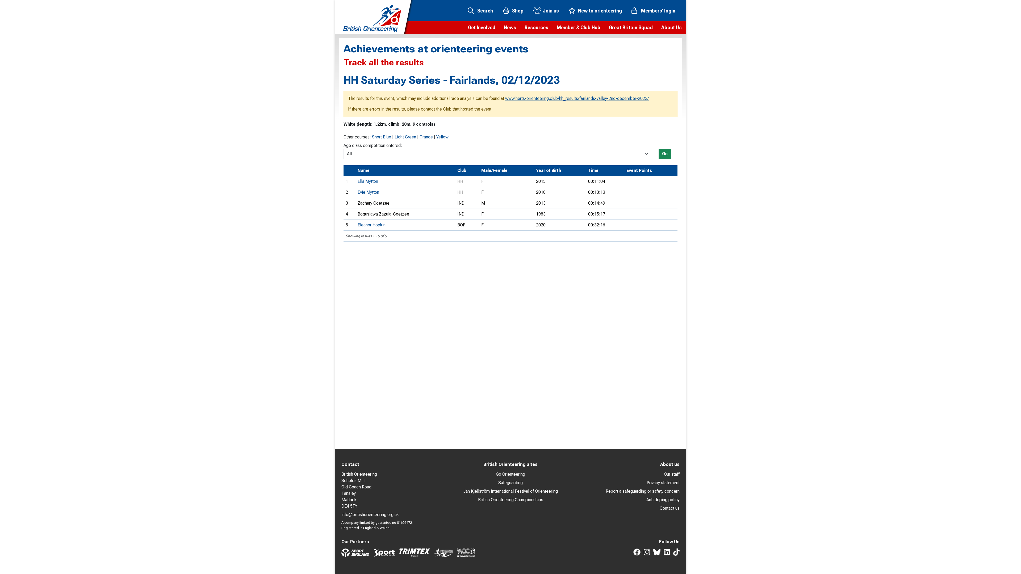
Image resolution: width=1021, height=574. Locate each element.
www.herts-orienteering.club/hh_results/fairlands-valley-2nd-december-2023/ (577, 98)
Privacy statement (663, 482)
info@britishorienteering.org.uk (370, 514)
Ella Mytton (368, 181)
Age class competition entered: (373, 145)
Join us (551, 11)
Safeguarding (510, 482)
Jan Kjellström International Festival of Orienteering (510, 491)
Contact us (670, 508)
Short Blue (381, 137)
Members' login (658, 11)
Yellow (442, 137)
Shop (518, 11)
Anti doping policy (663, 499)
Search (485, 11)
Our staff (672, 474)
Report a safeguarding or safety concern (643, 491)
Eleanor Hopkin (372, 224)
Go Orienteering (510, 474)
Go (665, 153)
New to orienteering (600, 11)
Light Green (405, 137)
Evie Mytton (368, 192)
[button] (482, 27)
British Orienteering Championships (510, 499)
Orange (426, 137)
